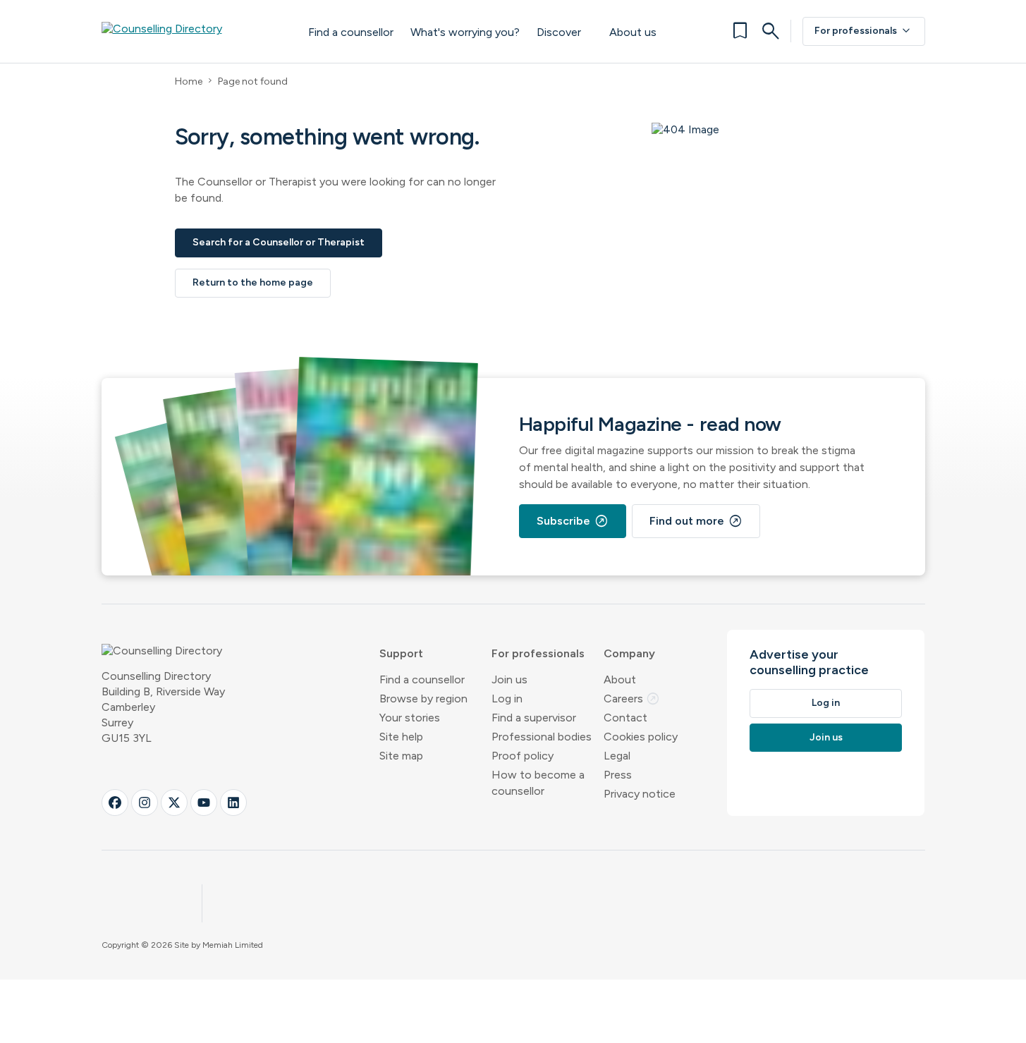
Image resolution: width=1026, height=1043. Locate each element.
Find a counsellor (350, 32)
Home (188, 81)
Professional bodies (541, 736)
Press (618, 774)
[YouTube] (203, 802)
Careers (632, 698)
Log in (507, 698)
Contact (625, 717)
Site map (401, 755)
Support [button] (401, 653)
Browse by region (423, 698)
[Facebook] (115, 802)
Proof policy (522, 755)
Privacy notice (640, 793)
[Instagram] (144, 802)
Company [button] (629, 653)
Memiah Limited (232, 945)
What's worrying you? (465, 32)
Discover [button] (559, 32)
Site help (401, 736)
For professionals (863, 31)
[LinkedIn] (233, 802)
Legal (617, 755)
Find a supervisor (533, 717)
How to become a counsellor (538, 783)
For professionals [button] (538, 653)
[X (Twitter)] (174, 802)
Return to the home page (253, 282)
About (620, 679)
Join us (509, 679)
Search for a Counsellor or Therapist (279, 242)
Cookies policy (641, 736)
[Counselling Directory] (191, 31)
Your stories (409, 717)
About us (632, 32)
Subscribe (573, 521)
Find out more (696, 521)
